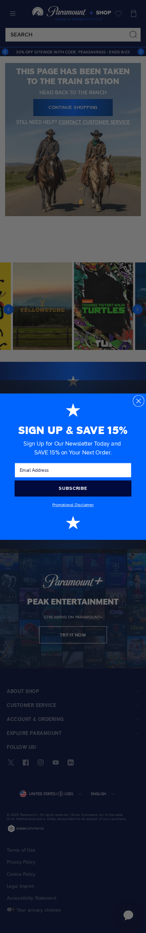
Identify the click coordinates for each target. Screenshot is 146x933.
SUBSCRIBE (73, 488)
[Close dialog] (138, 401)
